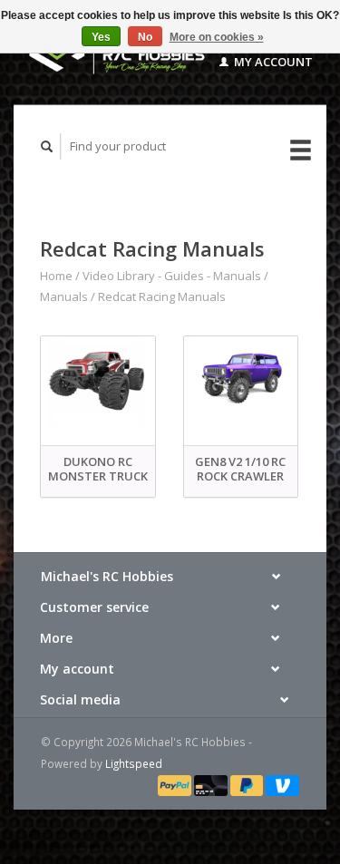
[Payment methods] (176, 784)
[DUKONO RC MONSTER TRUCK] (98, 381)
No (145, 37)
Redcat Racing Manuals (162, 296)
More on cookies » (217, 37)
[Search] (47, 146)
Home (56, 275)
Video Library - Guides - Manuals (172, 275)
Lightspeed (133, 763)
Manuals (64, 296)
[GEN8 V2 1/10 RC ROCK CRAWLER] (241, 381)
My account (272, 61)
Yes (101, 37)
